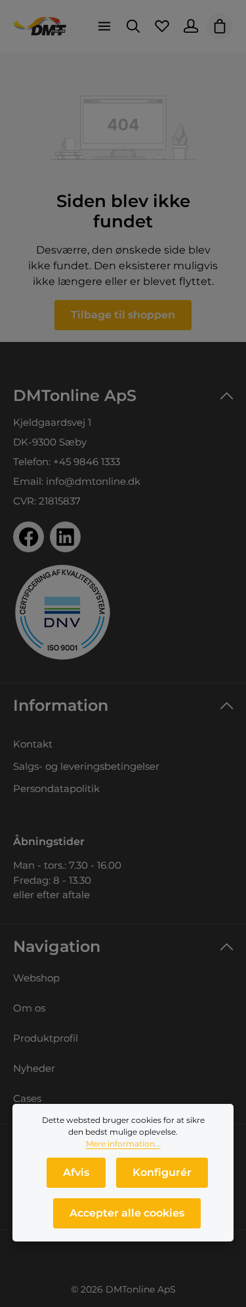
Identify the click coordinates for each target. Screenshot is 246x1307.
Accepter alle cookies (127, 1213)
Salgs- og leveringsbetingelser (86, 766)
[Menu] (104, 26)
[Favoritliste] (162, 26)
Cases (27, 1098)
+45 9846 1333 (86, 461)
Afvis (76, 1172)
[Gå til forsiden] (39, 26)
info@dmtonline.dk (93, 481)
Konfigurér (162, 1172)
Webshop (36, 978)
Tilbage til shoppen (123, 315)
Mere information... (123, 1143)
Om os (29, 1008)
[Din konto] (191, 26)
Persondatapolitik (56, 788)
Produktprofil (45, 1038)
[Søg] (133, 26)
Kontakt (32, 744)
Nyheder (34, 1068)
